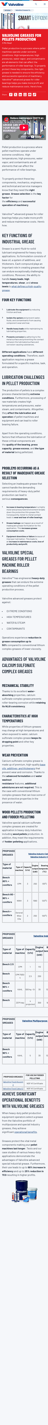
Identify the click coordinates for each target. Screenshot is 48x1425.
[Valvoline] (12, 4)
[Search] (36, 4)
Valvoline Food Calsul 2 (13, 1088)
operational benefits (25, 1131)
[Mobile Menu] (44, 4)
